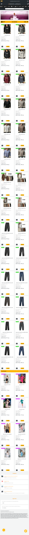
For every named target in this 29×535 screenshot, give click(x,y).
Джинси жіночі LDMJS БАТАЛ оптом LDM (7, 229)
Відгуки (14, 495)
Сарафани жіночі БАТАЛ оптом (22, 455)
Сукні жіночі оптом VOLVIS (21, 430)
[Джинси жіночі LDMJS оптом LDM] (7, 322)
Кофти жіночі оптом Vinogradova (7, 430)
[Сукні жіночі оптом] (22, 375)
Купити (8, 92)
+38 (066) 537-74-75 (17, 3)
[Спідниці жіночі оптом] (7, 375)
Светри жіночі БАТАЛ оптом (7, 179)
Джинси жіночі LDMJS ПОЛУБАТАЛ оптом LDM (21, 304)
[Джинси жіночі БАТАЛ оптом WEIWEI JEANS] (22, 322)
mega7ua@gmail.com (18, 4)
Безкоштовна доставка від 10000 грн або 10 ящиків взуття (10, 472)
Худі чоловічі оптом (7, 31)
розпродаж (3, 367)
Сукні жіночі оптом (21, 381)
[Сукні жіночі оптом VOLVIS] (22, 424)
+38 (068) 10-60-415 (11, 4)
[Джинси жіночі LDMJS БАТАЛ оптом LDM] (7, 223)
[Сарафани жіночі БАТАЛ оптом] (22, 449)
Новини (14, 470)
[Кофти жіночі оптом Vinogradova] (7, 424)
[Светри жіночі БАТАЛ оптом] (7, 173)
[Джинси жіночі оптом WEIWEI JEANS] (22, 347)
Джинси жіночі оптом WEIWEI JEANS (22, 353)
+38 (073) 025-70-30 (11, 3)
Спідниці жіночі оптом (7, 381)
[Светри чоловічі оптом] (7, 100)
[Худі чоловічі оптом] (7, 25)
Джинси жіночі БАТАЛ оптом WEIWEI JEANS (7, 353)
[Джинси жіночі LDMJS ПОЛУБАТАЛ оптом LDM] (22, 298)
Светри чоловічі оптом (7, 130)
